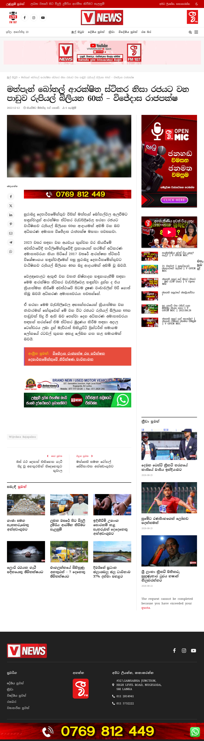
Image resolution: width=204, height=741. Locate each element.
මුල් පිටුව (77, 32)
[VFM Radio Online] (12, 17)
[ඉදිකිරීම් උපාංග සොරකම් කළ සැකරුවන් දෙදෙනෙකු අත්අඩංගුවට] (112, 504)
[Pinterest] (11, 224)
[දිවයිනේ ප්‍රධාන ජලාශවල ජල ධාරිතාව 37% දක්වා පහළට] (112, 551)
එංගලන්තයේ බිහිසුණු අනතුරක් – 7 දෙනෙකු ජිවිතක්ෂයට (67, 572)
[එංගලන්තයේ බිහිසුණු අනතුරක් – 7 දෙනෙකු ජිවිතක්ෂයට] (69, 551)
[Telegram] (11, 242)
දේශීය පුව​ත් (96, 32)
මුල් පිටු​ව (12, 77)
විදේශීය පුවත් (128, 32)
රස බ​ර (146, 32)
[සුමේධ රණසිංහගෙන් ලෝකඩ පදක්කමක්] (169, 497)
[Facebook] (11, 196)
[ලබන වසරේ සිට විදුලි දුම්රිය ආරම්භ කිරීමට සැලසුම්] (69, 504)
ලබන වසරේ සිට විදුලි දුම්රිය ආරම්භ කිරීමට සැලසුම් (67, 4)
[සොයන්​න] (190, 32)
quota (145, 608)
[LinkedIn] (11, 215)
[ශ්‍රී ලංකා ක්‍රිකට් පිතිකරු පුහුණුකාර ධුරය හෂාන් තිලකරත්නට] (169, 551)
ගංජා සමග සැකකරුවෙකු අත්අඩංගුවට (18, 525)
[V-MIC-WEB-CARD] (169, 161)
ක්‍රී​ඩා (112, 32)
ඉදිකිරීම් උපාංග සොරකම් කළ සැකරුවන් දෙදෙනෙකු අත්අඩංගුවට (110, 527)
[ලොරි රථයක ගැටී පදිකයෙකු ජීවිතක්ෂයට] (26, 551)
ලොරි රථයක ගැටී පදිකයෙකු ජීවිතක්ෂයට (25, 570)
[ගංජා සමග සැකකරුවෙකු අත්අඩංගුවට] (26, 504)
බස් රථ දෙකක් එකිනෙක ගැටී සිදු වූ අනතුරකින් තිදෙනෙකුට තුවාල (39, 466)
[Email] (11, 233)
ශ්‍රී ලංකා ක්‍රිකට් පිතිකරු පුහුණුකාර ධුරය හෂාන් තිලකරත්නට (160, 576)
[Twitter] (11, 205)
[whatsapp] (77, 400)
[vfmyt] (102, 53)
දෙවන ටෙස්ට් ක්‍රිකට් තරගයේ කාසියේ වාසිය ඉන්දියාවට (164, 467)
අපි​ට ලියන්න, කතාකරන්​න (174, 4)
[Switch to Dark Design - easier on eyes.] (196, 4)
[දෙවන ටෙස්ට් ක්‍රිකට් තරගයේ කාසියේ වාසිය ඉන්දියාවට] (169, 444)
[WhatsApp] (11, 251)
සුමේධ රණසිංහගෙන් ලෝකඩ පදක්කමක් (164, 521)
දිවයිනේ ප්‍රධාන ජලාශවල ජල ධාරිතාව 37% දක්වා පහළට (111, 572)
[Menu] (196, 32)
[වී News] (102, 17)
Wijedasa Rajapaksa (22, 437)
